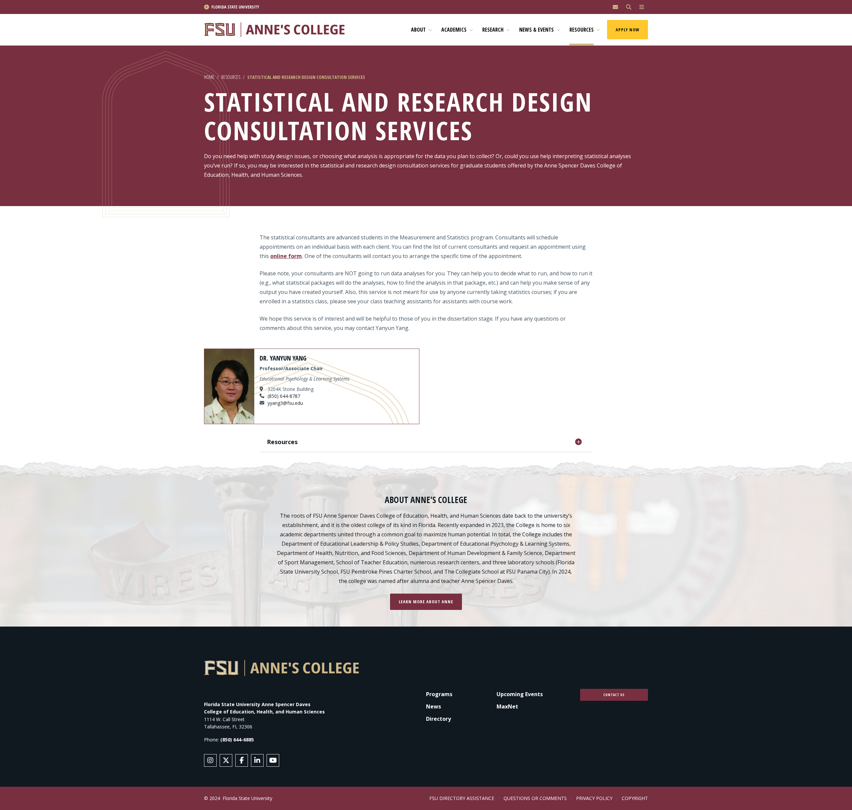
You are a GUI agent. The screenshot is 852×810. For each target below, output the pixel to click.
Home (209, 77)
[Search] (628, 7)
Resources (230, 77)
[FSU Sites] (641, 7)
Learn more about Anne (426, 602)
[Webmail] (615, 7)
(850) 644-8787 (284, 396)
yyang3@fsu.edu (285, 403)
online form (286, 256)
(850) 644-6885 (237, 739)
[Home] (277, 29)
